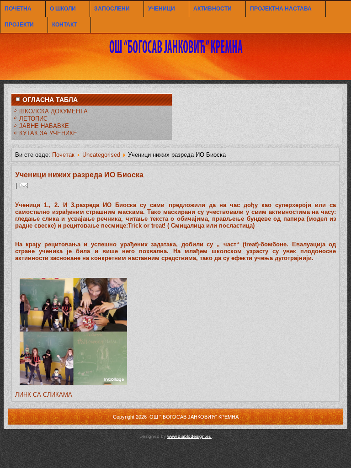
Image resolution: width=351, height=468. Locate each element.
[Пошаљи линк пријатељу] (24, 185)
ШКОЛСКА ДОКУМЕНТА (53, 111)
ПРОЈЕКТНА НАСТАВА (281, 8)
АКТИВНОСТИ (212, 8)
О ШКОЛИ (63, 8)
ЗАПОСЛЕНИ (112, 8)
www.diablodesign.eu (189, 436)
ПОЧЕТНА (18, 8)
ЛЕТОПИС (33, 118)
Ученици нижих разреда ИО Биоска (79, 175)
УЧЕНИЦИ (161, 8)
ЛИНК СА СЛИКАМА (43, 394)
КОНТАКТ (64, 24)
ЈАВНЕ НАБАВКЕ (44, 125)
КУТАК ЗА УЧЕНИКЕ (48, 133)
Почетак (63, 154)
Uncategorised (101, 154)
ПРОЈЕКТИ (19, 24)
